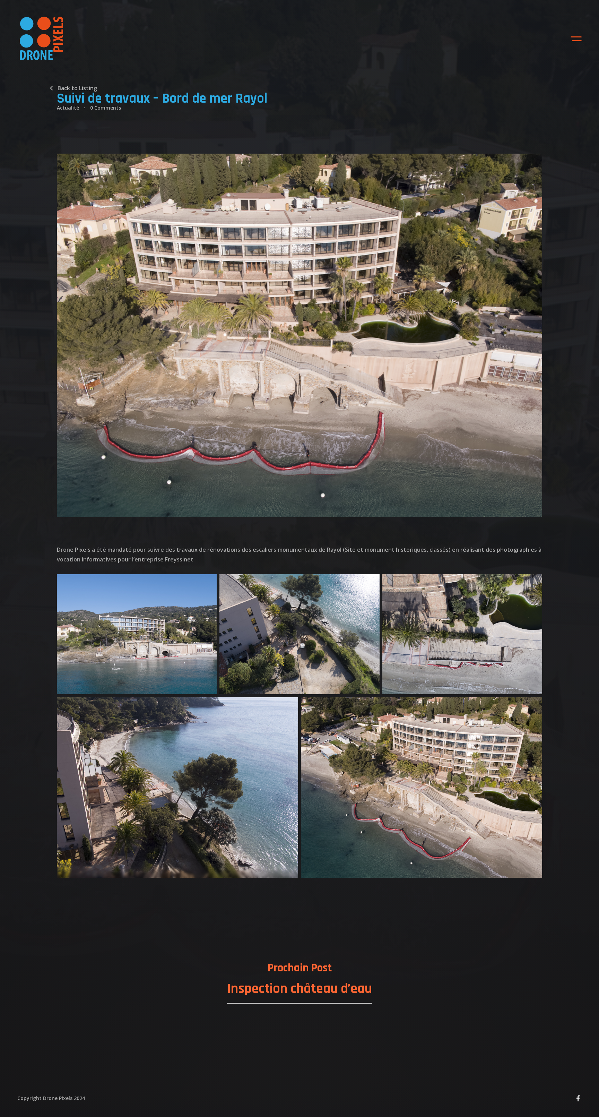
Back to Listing (77, 88)
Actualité (68, 107)
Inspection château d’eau (299, 989)
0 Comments (105, 107)
